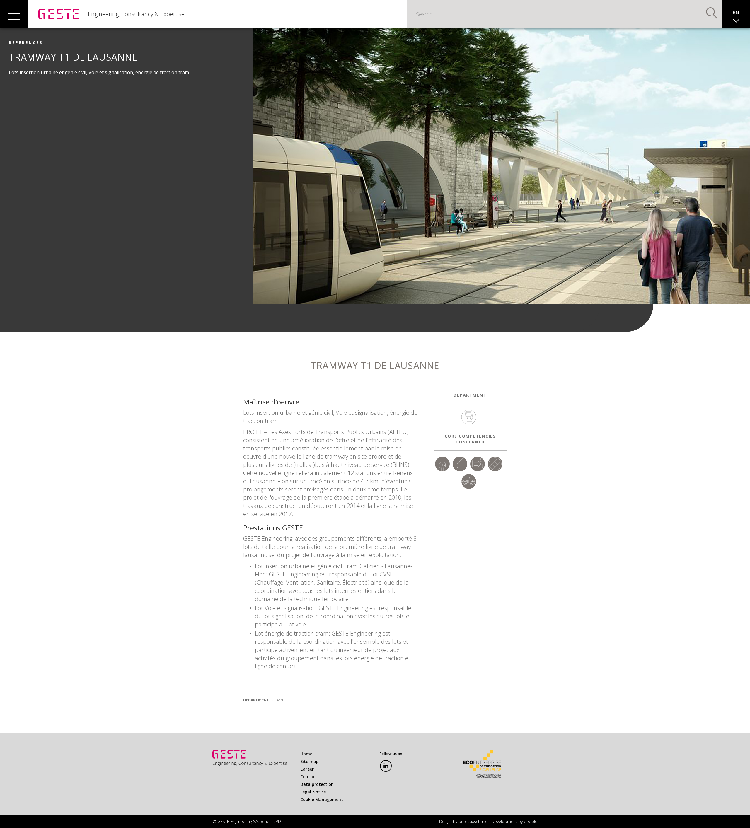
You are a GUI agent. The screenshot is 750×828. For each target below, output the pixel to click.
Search (712, 13)
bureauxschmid (473, 821)
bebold (531, 821)
